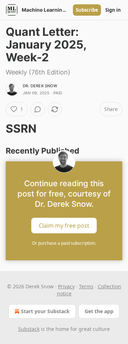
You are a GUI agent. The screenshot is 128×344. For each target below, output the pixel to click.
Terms (86, 286)
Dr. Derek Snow (40, 85)
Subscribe (87, 10)
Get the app (99, 311)
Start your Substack (45, 311)
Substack (28, 329)
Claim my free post (64, 225)
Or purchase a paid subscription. (64, 243)
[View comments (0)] (38, 109)
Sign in (113, 10)
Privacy (66, 286)
